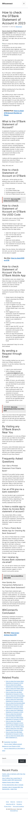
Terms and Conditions (18, 806)
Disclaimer (19, 804)
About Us (12, 801)
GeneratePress (14, 810)
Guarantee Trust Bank (10, 742)
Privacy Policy (7, 806)
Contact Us (19, 801)
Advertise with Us (10, 804)
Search (4, 758)
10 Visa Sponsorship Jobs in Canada (12, 785)
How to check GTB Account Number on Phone (14, 113)
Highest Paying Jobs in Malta (10, 782)
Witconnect (7, 3)
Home (7, 801)
